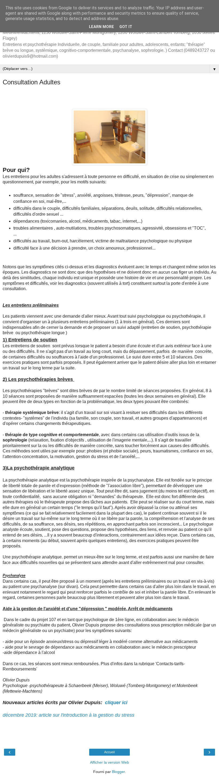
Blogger (118, 772)
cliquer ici (117, 702)
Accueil (109, 752)
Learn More (101, 27)
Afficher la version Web (109, 762)
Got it (125, 27)
